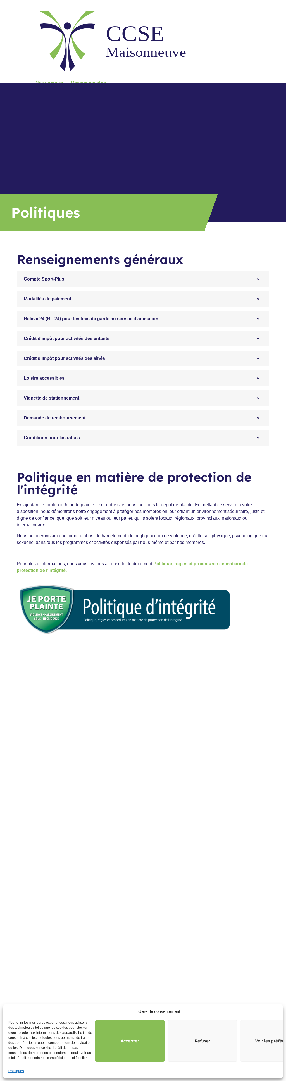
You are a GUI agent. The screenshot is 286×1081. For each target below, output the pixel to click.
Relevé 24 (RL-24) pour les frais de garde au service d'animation (91, 318)
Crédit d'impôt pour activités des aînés (64, 358)
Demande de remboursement (54, 417)
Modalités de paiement (47, 298)
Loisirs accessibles (44, 378)
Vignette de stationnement (51, 398)
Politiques (16, 1071)
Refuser (202, 1041)
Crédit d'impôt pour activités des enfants (66, 338)
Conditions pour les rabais (52, 437)
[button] (143, 279)
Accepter (130, 1041)
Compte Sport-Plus (44, 279)
